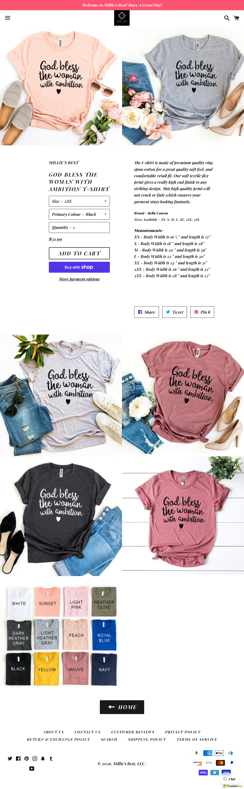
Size (55, 201)
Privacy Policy (183, 732)
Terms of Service (197, 739)
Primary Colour (66, 214)
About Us (53, 732)
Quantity (60, 227)
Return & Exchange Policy (58, 739)
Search (109, 739)
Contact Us (88, 732)
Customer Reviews (133, 732)
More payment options (79, 278)
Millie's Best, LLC (129, 763)
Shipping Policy (147, 739)
